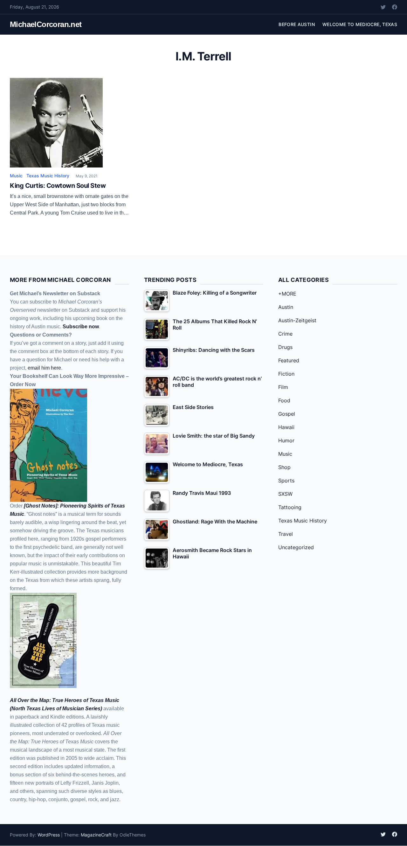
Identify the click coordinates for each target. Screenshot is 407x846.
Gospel (286, 414)
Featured (288, 360)
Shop (284, 467)
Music (16, 175)
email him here (44, 368)
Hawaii (286, 427)
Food (284, 400)
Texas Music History (47, 175)
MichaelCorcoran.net (46, 24)
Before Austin (297, 24)
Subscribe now (81, 326)
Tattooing (289, 507)
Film (283, 387)
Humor (286, 440)
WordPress (49, 834)
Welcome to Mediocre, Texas (359, 24)
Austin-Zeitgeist (297, 320)
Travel (285, 534)
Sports (286, 480)
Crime (285, 334)
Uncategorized (296, 547)
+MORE (287, 293)
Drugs (285, 347)
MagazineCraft (96, 834)
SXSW (285, 494)
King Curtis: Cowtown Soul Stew (58, 185)
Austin (285, 307)
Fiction (286, 374)
